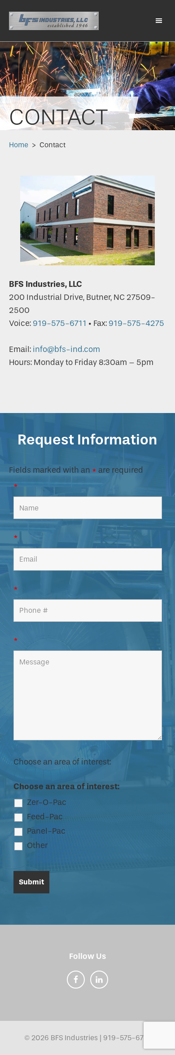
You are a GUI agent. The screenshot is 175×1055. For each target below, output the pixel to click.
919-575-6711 (60, 323)
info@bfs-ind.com (65, 349)
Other (37, 845)
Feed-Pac (45, 816)
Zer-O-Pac (46, 802)
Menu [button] (155, 20)
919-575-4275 (136, 323)
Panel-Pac (46, 830)
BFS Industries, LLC (54, 21)
